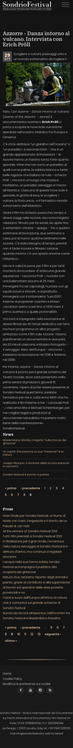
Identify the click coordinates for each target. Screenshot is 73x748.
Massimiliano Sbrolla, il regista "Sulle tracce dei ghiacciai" (34, 441)
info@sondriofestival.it (30, 733)
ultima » (11, 641)
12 (32, 634)
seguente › (53, 634)
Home (7, 673)
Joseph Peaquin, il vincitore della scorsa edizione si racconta (36, 464)
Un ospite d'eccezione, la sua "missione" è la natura (33, 453)
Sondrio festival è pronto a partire (26, 474)
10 (18, 634)
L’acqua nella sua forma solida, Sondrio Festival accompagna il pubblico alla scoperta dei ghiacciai (31, 567)
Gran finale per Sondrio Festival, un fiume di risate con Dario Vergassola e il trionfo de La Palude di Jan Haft (35, 521)
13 (39, 634)
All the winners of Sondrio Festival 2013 (30, 531)
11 (25, 634)
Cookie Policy (12, 679)
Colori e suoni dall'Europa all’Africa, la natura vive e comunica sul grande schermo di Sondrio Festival (35, 602)
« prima (10, 488)
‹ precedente (30, 488)
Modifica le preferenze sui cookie (27, 684)
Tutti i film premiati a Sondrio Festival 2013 (32, 536)
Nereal (59, 733)
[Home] (27, 6)
